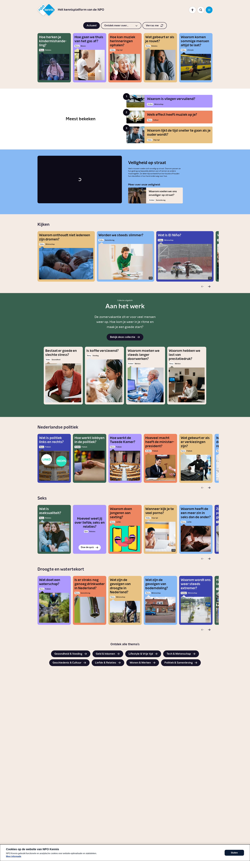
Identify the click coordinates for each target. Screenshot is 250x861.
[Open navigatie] (209, 10)
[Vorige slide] (202, 286)
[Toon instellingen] (192, 10)
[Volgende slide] (209, 286)
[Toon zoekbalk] (200, 10)
